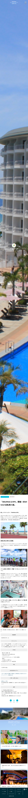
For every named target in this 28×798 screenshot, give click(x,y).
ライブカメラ (4, 793)
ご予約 (19, 793)
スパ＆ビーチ (19, 789)
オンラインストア (11, 793)
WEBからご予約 (4, 681)
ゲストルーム (4, 789)
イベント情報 (4, 791)
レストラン (11, 789)
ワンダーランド (19, 791)
